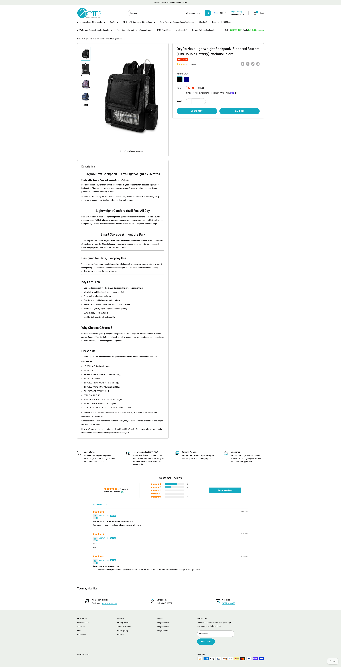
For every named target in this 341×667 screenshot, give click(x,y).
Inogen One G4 (163, 626)
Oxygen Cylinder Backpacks (203, 30)
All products (88, 39)
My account (236, 14)
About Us (81, 626)
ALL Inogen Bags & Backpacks (89, 22)
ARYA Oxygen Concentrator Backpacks (93, 30)
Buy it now (239, 111)
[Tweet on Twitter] (253, 64)
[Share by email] (258, 64)
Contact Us (81, 634)
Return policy (122, 630)
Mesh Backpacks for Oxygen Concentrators (134, 30)
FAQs (79, 630)
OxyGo (112, 22)
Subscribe (206, 641)
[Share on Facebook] (242, 64)
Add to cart (196, 111)
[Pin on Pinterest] (247, 64)
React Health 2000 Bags (221, 22)
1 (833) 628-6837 (228, 603)
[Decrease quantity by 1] (189, 101)
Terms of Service (124, 626)
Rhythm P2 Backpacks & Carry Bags (137, 22)
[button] (156, 484)
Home (79, 39)
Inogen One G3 (163, 630)
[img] (98, 512)
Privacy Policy (123, 622)
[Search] (208, 13)
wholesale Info (182, 30)
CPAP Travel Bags (164, 30)
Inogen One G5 (163, 622)
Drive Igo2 (202, 22)
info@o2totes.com (109, 603)
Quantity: (180, 101)
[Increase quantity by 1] (203, 101)
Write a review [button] (225, 490)
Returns (120, 634)
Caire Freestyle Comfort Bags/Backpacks (177, 22)
